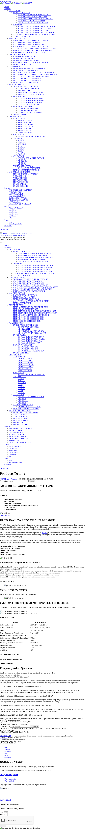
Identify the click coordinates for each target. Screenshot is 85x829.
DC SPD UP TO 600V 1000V (28, 88)
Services (7, 188)
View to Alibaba (10, 779)
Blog (10, 222)
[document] (42, 816)
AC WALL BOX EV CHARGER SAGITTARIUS (36, 33)
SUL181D (21, 148)
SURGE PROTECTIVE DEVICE (25, 86)
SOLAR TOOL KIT (20, 186)
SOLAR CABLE (19, 184)
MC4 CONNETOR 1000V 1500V (25, 174)
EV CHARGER (14, 11)
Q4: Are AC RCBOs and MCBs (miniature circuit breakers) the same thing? (26, 705)
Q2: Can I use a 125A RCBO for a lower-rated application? (21, 686)
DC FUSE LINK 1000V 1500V (29, 104)
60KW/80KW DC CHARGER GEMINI (32, 17)
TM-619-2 (21, 154)
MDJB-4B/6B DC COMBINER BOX (27, 82)
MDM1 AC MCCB (25, 130)
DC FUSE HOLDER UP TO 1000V (31, 98)
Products (7, 9)
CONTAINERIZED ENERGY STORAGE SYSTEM (32, 50)
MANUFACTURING (17, 196)
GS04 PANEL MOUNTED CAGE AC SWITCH (31, 62)
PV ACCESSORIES (16, 84)
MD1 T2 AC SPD (24, 90)
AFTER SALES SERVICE (18, 200)
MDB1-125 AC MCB (25, 122)
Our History (13, 210)
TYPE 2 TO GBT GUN (22, 37)
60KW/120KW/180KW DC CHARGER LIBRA (35, 19)
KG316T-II (22, 144)
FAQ (10, 218)
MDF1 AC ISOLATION (22, 64)
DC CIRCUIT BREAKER (22, 106)
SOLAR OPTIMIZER (21, 114)
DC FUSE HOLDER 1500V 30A (30, 102)
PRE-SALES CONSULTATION (20, 190)
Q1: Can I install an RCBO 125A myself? (14, 677)
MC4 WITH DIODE (20, 182)
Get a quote (4, 738)
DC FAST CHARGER (21, 13)
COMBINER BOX (16, 66)
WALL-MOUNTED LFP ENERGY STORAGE (30, 40)
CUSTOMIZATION (16, 194)
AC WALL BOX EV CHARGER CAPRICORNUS (36, 27)
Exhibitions (13, 212)
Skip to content (5, 1)
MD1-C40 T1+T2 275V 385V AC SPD (32, 94)
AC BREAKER (19, 118)
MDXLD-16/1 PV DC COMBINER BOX (28, 78)
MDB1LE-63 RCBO (25, 124)
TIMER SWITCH (19, 138)
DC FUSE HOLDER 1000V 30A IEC (31, 100)
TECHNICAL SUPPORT (18, 198)
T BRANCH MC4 (20, 176)
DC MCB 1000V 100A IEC (28, 110)
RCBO (44, 533)
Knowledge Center (15, 224)
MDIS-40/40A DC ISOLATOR (24, 58)
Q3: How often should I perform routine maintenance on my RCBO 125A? (26, 696)
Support (7, 220)
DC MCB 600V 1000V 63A (28, 108)
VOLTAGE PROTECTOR (23, 166)
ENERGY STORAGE (17, 39)
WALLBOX (17, 25)
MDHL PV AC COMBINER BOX (25, 70)
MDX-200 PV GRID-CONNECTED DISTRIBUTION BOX (35, 74)
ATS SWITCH (18, 156)
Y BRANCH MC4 (20, 178)
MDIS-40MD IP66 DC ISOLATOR (26, 60)
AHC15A (21, 142)
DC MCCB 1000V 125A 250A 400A (31, 112)
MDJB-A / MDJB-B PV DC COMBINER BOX (30, 68)
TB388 (20, 152)
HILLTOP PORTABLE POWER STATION (29, 52)
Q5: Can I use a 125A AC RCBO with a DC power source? (21, 715)
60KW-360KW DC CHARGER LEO (31, 21)
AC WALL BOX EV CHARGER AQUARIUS (35, 29)
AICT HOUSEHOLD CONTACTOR (31, 136)
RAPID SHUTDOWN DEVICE (25, 56)
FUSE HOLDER (19, 96)
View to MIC (9, 781)
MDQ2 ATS (22, 160)
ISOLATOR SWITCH (17, 54)
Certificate (12, 216)
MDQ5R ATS (23, 162)
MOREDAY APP (15, 202)
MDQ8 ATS (22, 164)
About (6, 206)
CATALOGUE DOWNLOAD (20, 204)
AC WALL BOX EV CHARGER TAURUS (34, 31)
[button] (42, 677)
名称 (2, 812)
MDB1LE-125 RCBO (26, 126)
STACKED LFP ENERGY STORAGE (27, 42)
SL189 (20, 146)
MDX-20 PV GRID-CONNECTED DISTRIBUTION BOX (34, 72)
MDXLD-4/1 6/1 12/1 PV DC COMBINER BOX (31, 76)
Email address (5, 726)
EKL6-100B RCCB (25, 132)
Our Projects (13, 214)
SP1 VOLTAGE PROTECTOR (29, 168)
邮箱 (2, 815)
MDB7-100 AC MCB (25, 128)
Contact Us (8, 226)
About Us (7, 749)
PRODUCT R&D (15, 192)
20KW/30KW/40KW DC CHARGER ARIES (34, 15)
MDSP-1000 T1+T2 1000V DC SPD (31, 92)
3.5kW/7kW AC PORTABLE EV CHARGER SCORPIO (34, 35)
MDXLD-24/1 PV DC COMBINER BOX (28, 80)
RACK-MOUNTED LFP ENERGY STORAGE (30, 46)
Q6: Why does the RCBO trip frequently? (14, 724)
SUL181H (21, 150)
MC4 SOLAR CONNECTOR (20, 172)
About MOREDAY (16, 208)
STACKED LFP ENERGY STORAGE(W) (28, 44)
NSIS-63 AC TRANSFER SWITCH (31, 158)
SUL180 (21, 140)
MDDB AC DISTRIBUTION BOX (26, 170)
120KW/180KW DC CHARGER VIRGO (33, 23)
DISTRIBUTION (15, 116)
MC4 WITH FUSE (20, 180)
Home (6, 7)
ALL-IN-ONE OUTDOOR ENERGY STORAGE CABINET (35, 48)
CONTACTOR (18, 134)
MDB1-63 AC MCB (25, 120)
